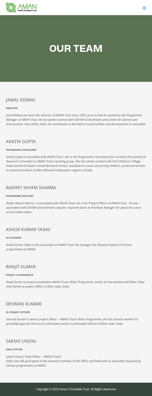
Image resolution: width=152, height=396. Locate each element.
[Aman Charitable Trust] (21, 12)
